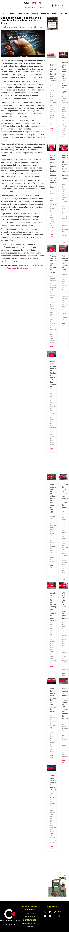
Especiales (45, 13)
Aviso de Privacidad (30, 909)
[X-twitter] (56, 5)
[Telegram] (50, 916)
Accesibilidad (30, 913)
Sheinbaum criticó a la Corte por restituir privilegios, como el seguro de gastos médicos (54, 606)
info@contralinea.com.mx (30, 923)
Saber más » (51, 129)
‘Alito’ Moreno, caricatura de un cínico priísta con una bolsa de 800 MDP (54, 498)
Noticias (64, 13)
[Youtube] (62, 5)
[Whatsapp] (54, 916)
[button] (53, 898)
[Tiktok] (59, 5)
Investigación (24, 13)
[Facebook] (52, 5)
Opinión (54, 13)
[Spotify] (45, 916)
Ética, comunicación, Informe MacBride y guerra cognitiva (56, 782)
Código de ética (30, 916)
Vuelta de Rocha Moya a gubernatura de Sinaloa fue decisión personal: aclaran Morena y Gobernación (55, 171)
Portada (12, 13)
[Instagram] (54, 911)
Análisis (35, 13)
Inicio (4, 13)
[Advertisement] (23, 289)
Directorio (30, 927)
